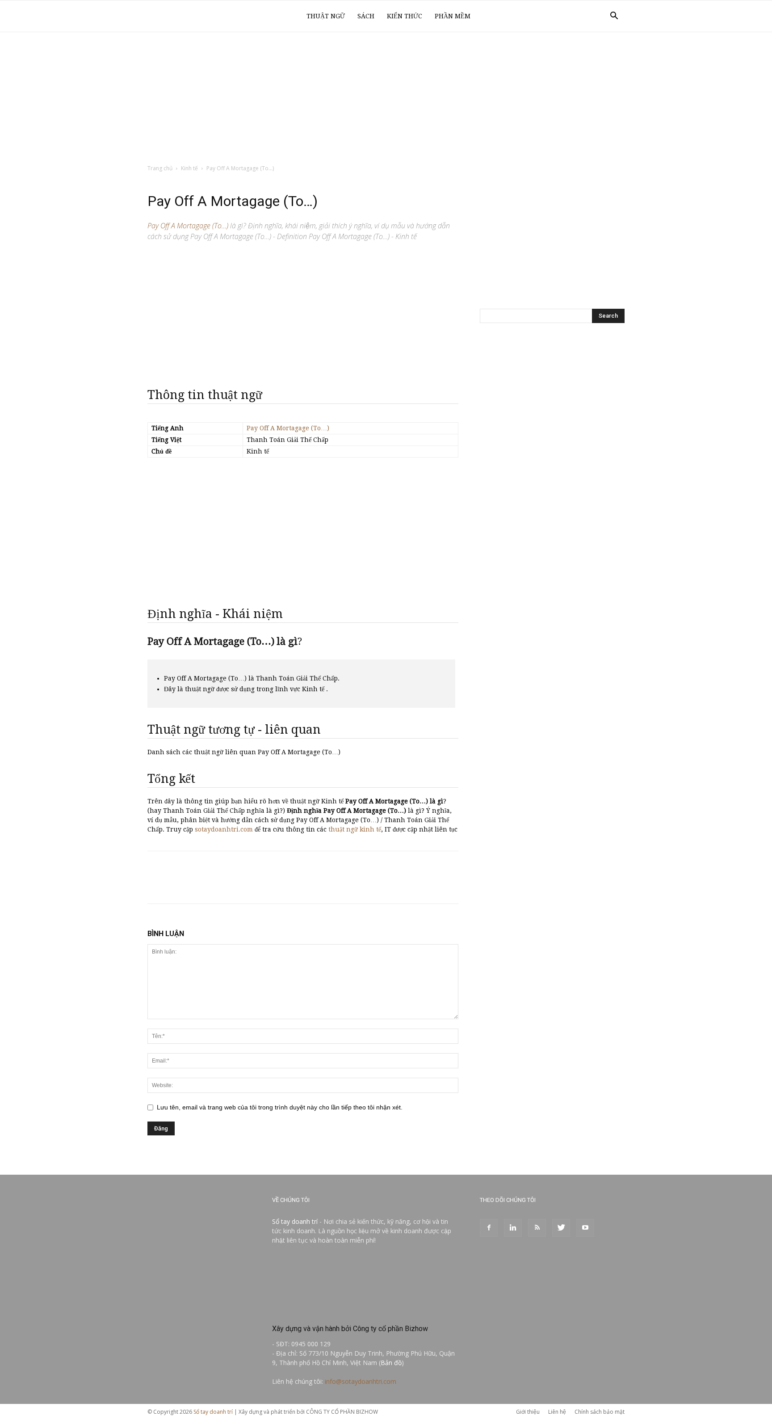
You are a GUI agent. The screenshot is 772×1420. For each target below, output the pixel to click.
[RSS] (537, 1228)
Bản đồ (391, 1362)
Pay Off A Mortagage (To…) (288, 428)
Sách (365, 16)
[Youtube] (585, 1228)
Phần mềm (452, 16)
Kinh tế (189, 168)
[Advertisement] (386, 99)
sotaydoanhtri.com (224, 829)
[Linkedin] (513, 1228)
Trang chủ (159, 168)
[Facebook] (489, 1228)
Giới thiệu (528, 1412)
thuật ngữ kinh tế (354, 829)
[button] (614, 17)
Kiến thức (404, 16)
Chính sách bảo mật (600, 1412)
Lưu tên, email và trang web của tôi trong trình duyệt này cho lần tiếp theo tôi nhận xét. (280, 1107)
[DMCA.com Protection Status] (339, 1309)
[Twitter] (561, 1228)
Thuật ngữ (325, 16)
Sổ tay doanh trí (295, 1221)
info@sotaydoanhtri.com (360, 1381)
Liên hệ (557, 1412)
